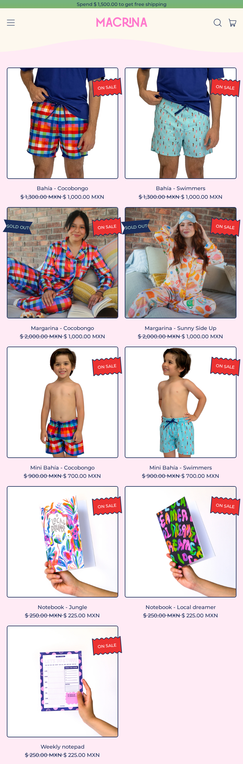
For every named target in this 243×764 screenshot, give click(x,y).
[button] (217, 22)
